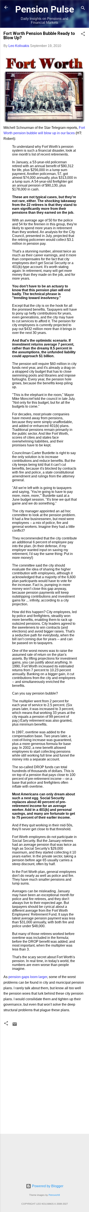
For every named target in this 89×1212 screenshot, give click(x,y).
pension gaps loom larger (27, 977)
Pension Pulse (44, 9)
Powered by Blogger (47, 1186)
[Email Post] (14, 1025)
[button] (83, 34)
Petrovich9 (54, 1195)
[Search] (83, 8)
